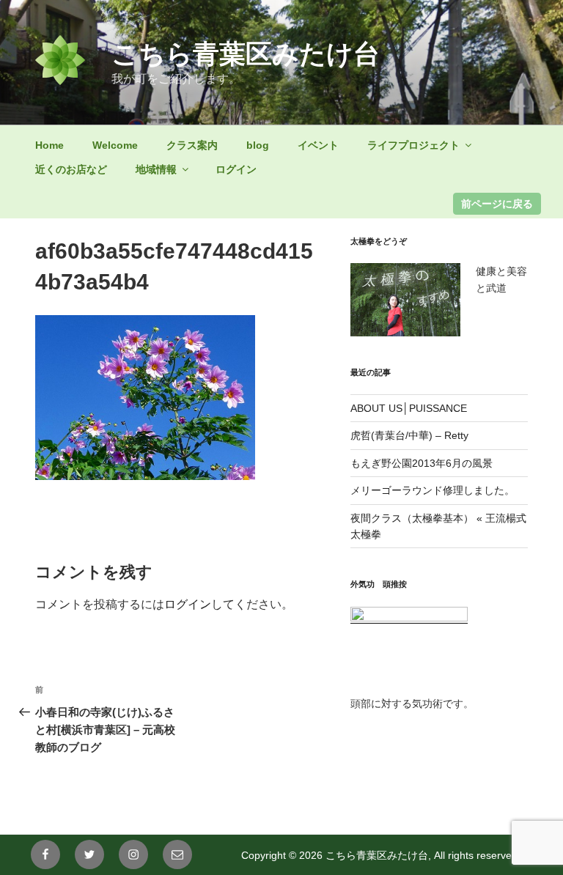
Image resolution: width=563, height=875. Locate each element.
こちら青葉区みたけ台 (245, 54)
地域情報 (156, 169)
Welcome (115, 145)
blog (257, 145)
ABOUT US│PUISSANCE (408, 408)
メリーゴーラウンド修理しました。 (432, 490)
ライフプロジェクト (413, 145)
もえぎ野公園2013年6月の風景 (421, 463)
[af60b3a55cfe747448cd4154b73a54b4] (145, 476)
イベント (318, 145)
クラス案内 (192, 145)
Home (49, 145)
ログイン (236, 169)
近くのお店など (71, 169)
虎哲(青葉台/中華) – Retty (409, 435)
